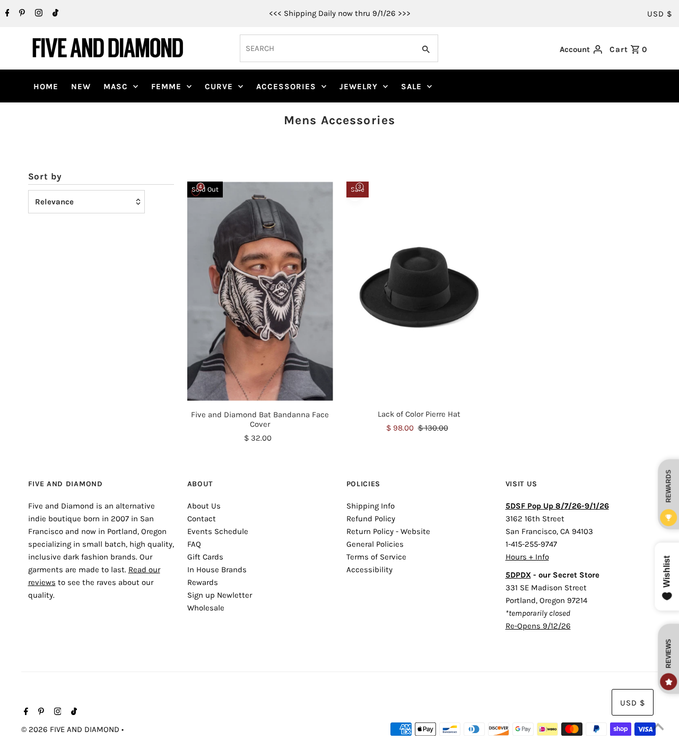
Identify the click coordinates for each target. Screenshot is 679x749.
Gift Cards (205, 557)
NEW (81, 86)
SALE (411, 86)
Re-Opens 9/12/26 (538, 626)
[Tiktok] (54, 13)
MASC (115, 86)
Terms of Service (376, 557)
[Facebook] (6, 13)
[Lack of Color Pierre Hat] (419, 291)
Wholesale (205, 608)
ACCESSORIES (286, 86)
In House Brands (217, 569)
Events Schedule (217, 531)
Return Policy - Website (388, 531)
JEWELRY (359, 86)
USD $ (659, 14)
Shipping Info (370, 506)
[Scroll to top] (657, 727)
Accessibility (369, 569)
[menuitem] (46, 86)
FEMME (166, 86)
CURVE (219, 86)
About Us (204, 506)
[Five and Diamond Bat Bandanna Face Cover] (260, 291)
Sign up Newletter (219, 595)
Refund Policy (370, 518)
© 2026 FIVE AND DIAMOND (71, 729)
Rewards (202, 582)
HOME (45, 86)
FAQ (194, 544)
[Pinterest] (20, 13)
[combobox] (326, 48)
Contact (201, 518)
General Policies (375, 544)
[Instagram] (37, 13)
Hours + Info (527, 557)
